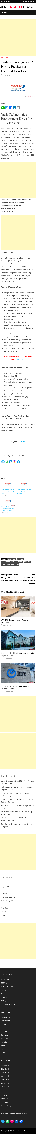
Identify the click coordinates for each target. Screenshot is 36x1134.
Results (3, 915)
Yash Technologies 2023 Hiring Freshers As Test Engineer (24, 491)
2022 (9, 559)
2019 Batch (5, 1087)
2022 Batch (5, 1076)
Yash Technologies (13, 564)
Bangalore (4, 1024)
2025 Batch (5, 1065)
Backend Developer (8, 562)
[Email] (34, 1)
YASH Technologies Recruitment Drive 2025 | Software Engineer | (8, 508)
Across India (5, 1017)
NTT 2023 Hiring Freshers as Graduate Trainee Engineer (16, 687)
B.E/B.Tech (20, 559)
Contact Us (5, 1102)
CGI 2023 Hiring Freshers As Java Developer (14, 621)
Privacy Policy (6, 1106)
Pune (3, 564)
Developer (19, 562)
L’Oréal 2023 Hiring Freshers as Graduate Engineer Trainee (17, 654)
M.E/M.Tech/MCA (7, 901)
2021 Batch (5, 1080)
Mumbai (4, 1045)
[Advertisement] (18, 37)
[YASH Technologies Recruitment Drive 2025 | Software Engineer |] (8, 502)
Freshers (27, 562)
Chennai (4, 1028)
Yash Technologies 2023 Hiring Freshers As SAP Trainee (8, 491)
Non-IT (3, 911)
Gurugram (4, 1035)
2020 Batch (5, 1083)
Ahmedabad (5, 1021)
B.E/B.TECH (4, 58)
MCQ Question (6, 908)
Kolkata (4, 1042)
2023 (14, 559)
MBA (2, 904)
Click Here (21, 359)
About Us (4, 1099)
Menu (6, 12)
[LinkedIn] (28, 1)
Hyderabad (5, 1038)
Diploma (4, 894)
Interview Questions (8, 897)
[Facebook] (24, 1)
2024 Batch (5, 1069)
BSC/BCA (4, 890)
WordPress (24, 1131)
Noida (3, 1049)
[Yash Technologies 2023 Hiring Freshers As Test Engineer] (24, 484)
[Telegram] (31, 1)
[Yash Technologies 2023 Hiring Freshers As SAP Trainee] (8, 484)
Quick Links (5, 1095)
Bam (32, 1131)
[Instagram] (26, 1)
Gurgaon (4, 1031)
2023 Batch (5, 1072)
